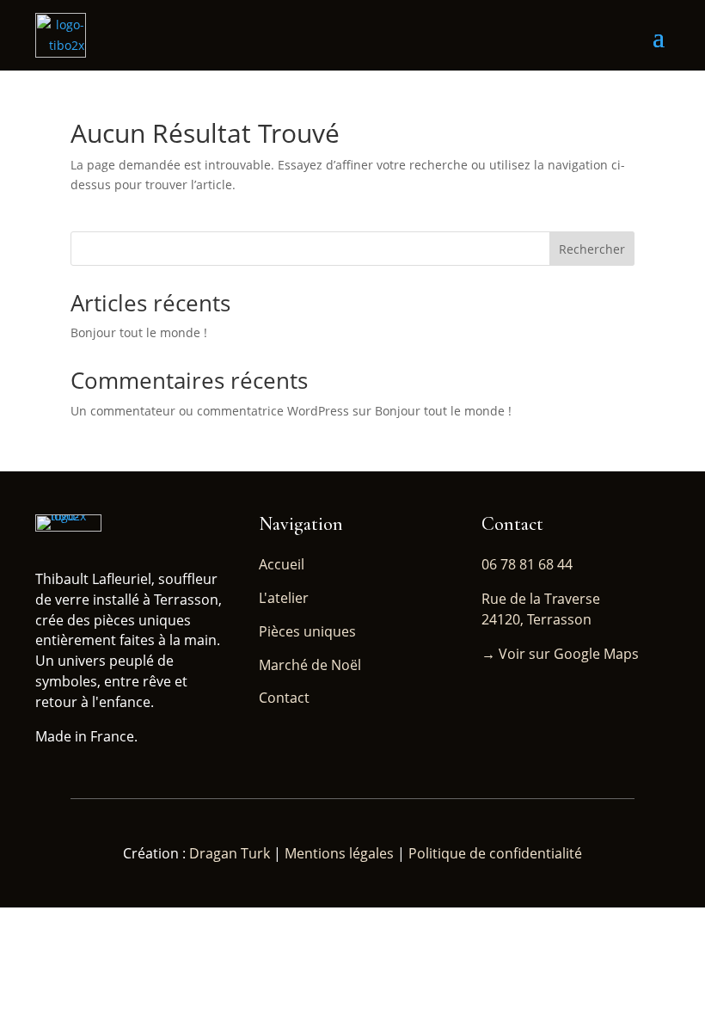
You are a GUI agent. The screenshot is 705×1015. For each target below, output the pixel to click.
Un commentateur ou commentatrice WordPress (209, 411)
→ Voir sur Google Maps (560, 653)
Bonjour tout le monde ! (138, 332)
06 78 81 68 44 (527, 564)
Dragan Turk (231, 853)
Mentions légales (339, 853)
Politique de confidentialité (495, 853)
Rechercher (592, 249)
